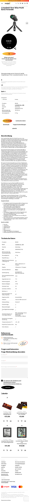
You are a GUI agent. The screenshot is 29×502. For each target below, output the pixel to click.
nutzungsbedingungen (20, 463)
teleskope (3, 461)
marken (16, 470)
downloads (6, 124)
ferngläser (3, 465)
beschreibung (7, 121)
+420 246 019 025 (5, 479)
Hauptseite (4, 6)
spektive (3, 467)
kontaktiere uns (18, 474)
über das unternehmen (20, 461)
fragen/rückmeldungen (19, 124)
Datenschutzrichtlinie (6, 500)
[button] (18, 3)
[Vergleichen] (22, 3)
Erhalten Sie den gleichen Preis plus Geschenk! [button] (9, 59)
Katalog (10, 6)
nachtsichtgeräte (5, 472)
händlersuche (18, 472)
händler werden (18, 467)
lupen (2, 469)
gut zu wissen (18, 469)
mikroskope (3, 463)
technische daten (21, 121)
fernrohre (3, 470)
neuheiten (17, 465)
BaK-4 (16, 269)
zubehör (14, 128)
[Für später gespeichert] (20, 3)
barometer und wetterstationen (5, 475)
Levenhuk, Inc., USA (19, 105)
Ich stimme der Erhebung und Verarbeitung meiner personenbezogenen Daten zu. (12, 382)
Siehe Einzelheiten (21, 0)
